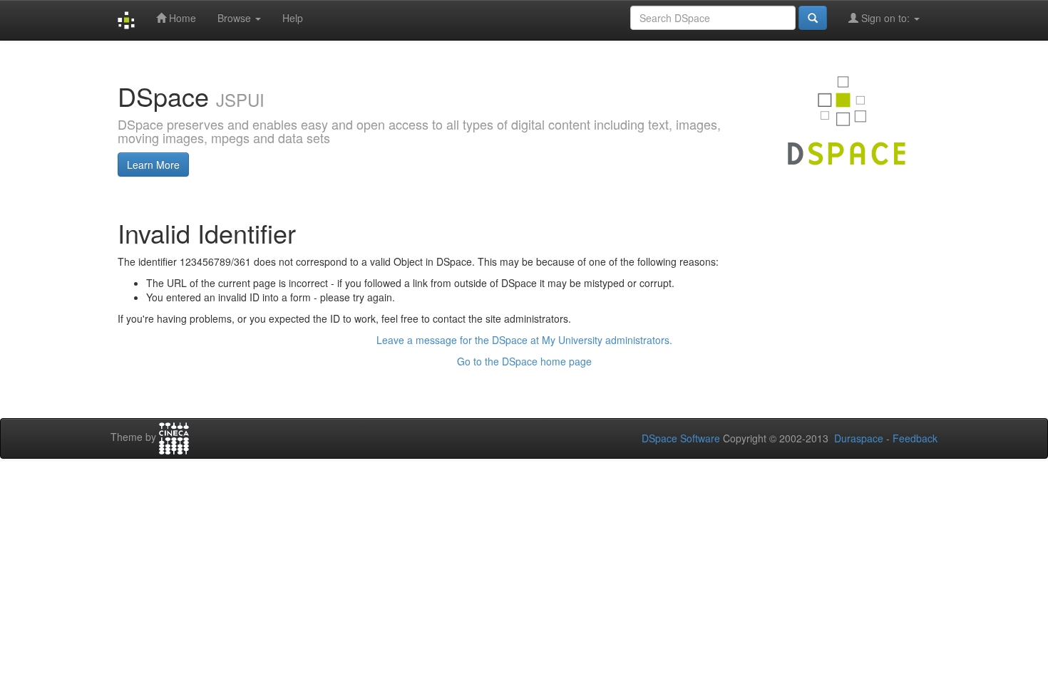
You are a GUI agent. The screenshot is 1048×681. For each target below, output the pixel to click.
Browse (235, 18)
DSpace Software (681, 438)
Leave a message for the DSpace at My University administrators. (524, 340)
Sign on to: (885, 18)
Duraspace (858, 438)
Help (292, 18)
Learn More (153, 164)
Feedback (915, 438)
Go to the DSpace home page (524, 361)
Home (181, 18)
